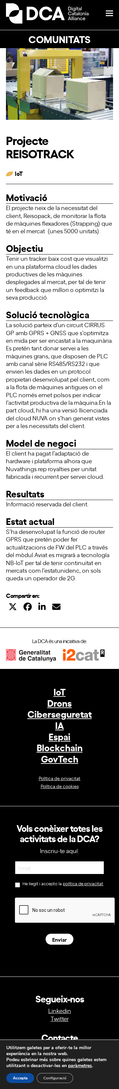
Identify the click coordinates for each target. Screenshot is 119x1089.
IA (59, 724)
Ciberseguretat (59, 713)
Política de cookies (60, 786)
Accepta (20, 1078)
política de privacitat (83, 883)
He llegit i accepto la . (62, 883)
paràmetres (80, 1066)
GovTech (59, 758)
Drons (59, 702)
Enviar (59, 939)
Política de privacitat (59, 778)
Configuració (54, 1078)
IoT (60, 691)
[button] (109, 13)
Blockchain (60, 747)
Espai (59, 736)
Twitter (60, 1018)
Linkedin (59, 1010)
